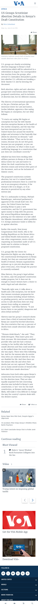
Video (6, 464)
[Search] (32, 603)
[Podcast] (28, 573)
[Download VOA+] (19, 547)
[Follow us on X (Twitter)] (8, 573)
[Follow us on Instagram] (18, 573)
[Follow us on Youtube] (13, 573)
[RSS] (23, 573)
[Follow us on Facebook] (3, 573)
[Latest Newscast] (6, 603)
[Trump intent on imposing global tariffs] (19, 478)
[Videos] (14, 603)
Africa (4, 9)
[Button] (34, 32)
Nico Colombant (9, 24)
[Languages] (23, 603)
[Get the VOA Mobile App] (19, 520)
